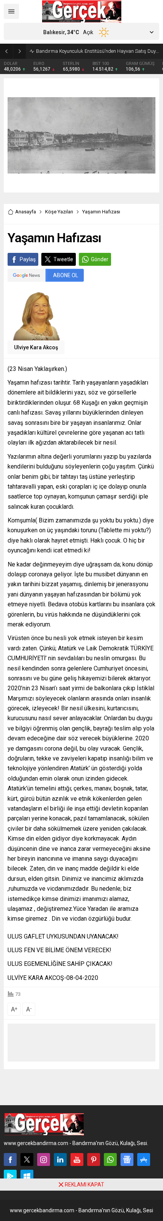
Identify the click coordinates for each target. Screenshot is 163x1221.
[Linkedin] (60, 1159)
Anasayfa (25, 212)
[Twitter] (26, 1159)
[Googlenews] (127, 1159)
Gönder (99, 259)
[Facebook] (10, 1159)
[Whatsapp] (110, 1159)
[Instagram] (43, 1159)
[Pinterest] (93, 1159)
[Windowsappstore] (26, 1176)
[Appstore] (143, 1159)
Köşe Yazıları (59, 212)
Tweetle (63, 259)
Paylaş (28, 259)
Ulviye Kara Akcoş (36, 347)
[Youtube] (77, 1159)
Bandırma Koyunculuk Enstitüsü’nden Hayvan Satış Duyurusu (97, 51)
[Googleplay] (10, 1176)
